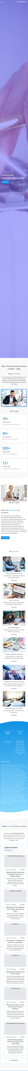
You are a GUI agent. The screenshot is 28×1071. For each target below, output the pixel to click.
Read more (14, 580)
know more (5, 537)
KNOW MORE (5, 182)
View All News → (8, 850)
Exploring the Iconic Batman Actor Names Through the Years (15, 909)
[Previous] (1, 179)
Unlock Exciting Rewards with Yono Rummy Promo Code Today (15, 1041)
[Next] (26, 179)
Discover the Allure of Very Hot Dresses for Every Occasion (15, 1007)
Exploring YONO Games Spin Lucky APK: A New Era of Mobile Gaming (15, 874)
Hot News (22, 869)
